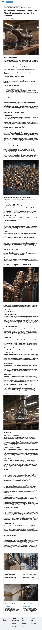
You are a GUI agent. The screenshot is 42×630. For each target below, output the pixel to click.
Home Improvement (10, 6)
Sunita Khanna (7, 18)
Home (4, 6)
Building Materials (18, 6)
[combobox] (26, 2)
